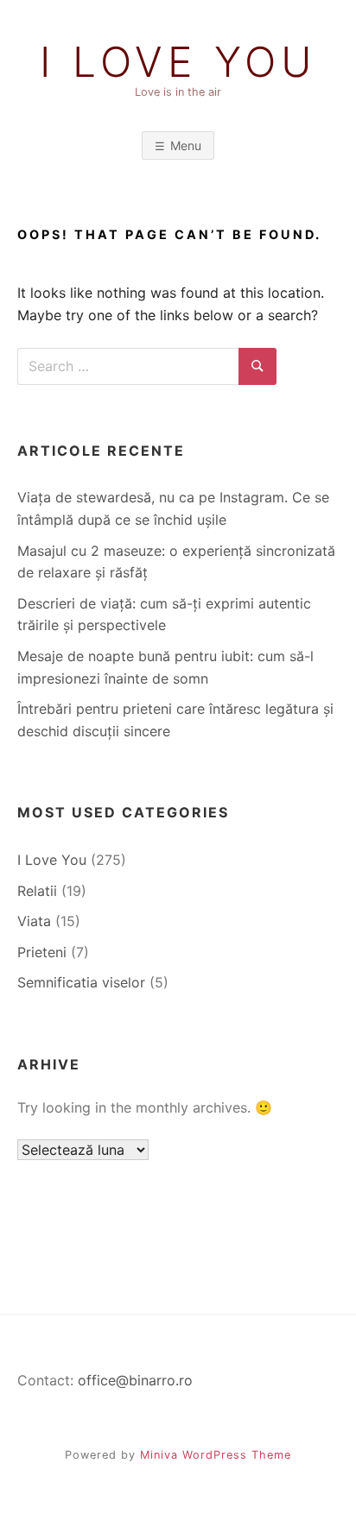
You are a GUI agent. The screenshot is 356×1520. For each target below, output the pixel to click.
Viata (34, 921)
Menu (185, 145)
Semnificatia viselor (81, 982)
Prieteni (42, 952)
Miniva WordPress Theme (215, 1454)
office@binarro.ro (135, 1380)
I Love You (178, 62)
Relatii (37, 890)
